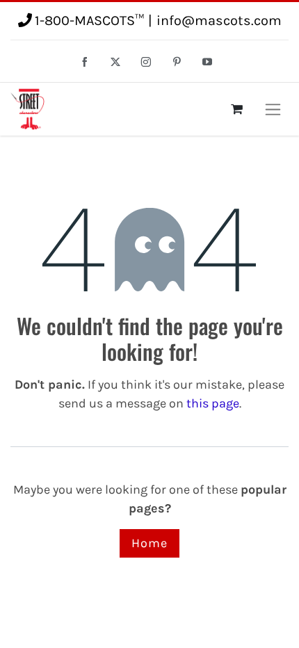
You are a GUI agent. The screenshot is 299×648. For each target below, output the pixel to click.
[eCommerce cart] (236, 109)
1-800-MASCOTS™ (89, 21)
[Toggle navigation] (273, 109)
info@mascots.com (219, 21)
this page (212, 403)
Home (149, 543)
